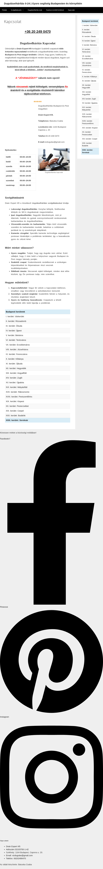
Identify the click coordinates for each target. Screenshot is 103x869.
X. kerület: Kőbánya (14, 359)
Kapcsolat (71, 10)
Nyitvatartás (10, 150)
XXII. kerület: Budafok (15, 415)
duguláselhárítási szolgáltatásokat (47, 203)
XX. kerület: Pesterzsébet (17, 406)
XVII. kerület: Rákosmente (17, 392)
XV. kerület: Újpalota (15, 382)
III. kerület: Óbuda (14, 326)
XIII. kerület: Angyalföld (16, 373)
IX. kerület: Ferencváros (16, 354)
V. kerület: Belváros (14, 335)
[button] (20, 152)
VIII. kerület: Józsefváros (17, 349)
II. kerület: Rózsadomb (16, 321)
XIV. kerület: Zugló (14, 378)
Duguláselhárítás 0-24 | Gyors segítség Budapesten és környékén (43, 3)
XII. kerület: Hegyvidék (16, 368)
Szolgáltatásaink (16, 10)
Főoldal (4, 10)
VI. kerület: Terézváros (16, 340)
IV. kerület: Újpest (14, 331)
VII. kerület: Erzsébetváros (18, 345)
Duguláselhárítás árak (35, 10)
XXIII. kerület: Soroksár (17, 420)
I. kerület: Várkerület (15, 316)
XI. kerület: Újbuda (14, 364)
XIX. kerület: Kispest (15, 401)
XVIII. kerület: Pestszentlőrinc (19, 397)
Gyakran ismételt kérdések (55, 10)
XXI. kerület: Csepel (15, 411)
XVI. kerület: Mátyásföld (16, 387)
